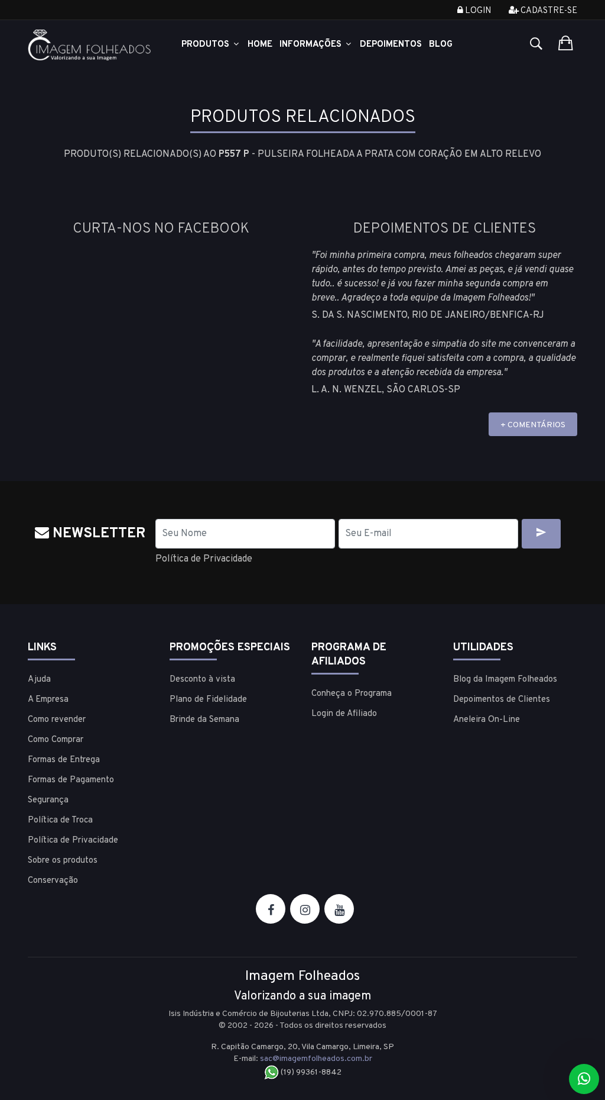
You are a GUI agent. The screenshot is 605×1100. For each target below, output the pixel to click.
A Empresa (48, 699)
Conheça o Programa (351, 693)
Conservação (53, 880)
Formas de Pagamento (71, 780)
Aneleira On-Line (486, 719)
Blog (441, 44)
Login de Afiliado (344, 714)
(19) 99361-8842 (310, 1072)
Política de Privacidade (203, 559)
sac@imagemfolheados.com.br (316, 1059)
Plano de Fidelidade (208, 699)
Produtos (206, 44)
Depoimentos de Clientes (501, 699)
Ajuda (39, 679)
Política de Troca (60, 820)
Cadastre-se (548, 11)
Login (477, 11)
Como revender (57, 719)
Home (260, 44)
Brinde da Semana (204, 719)
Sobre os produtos (62, 860)
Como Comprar (55, 740)
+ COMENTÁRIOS (532, 425)
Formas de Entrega (64, 760)
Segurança (48, 800)
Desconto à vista (202, 679)
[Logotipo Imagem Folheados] (90, 45)
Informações (311, 44)
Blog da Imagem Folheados (505, 679)
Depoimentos (391, 44)
